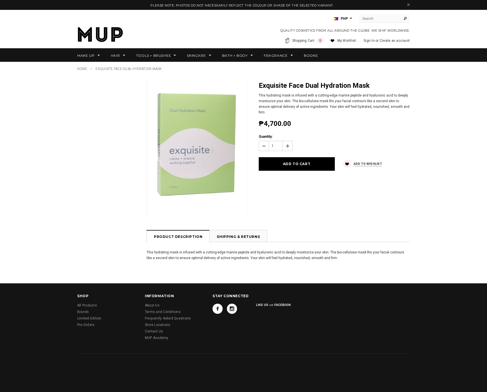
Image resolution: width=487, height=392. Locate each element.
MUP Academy (157, 338)
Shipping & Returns (238, 237)
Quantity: (266, 137)
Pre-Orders (85, 325)
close (408, 4)
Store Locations (158, 325)
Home (82, 69)
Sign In (369, 41)
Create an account (395, 41)
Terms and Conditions (163, 312)
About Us (152, 305)
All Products (87, 305)
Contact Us (154, 331)
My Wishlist (346, 41)
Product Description (178, 237)
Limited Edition (89, 318)
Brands (83, 312)
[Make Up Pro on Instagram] (232, 309)
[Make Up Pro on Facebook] (217, 309)
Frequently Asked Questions (168, 318)
